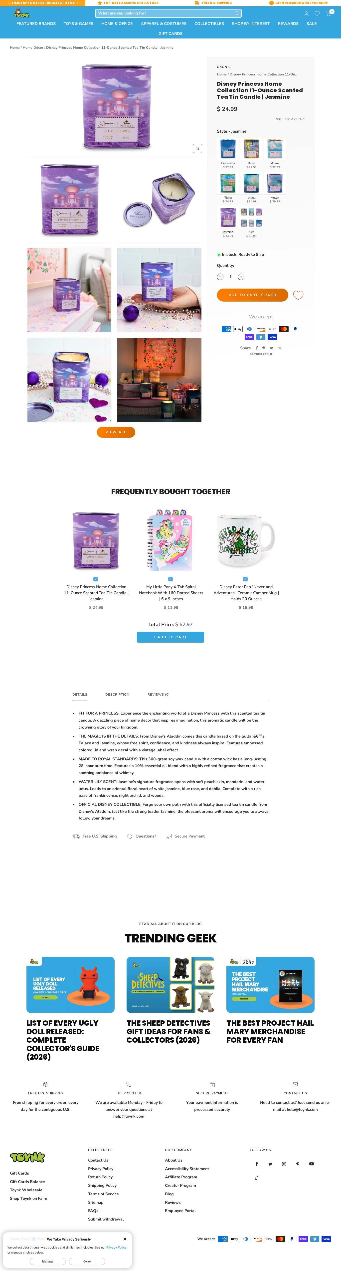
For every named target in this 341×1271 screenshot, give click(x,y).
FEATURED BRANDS (36, 23)
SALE (312, 23)
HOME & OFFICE (117, 23)
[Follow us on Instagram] (284, 1164)
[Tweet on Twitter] (271, 348)
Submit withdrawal (106, 1219)
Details (79, 695)
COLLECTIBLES (209, 23)
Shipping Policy (102, 1185)
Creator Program (180, 1185)
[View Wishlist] (317, 13)
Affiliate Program (181, 1177)
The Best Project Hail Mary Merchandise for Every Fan (270, 1031)
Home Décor (33, 47)
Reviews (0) (159, 695)
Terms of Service (103, 1194)
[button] (328, 13)
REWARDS (288, 23)
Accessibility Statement (187, 1169)
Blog (169, 1194)
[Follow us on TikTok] (257, 1178)
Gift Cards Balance (27, 1182)
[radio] (228, 154)
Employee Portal (180, 1211)
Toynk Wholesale (26, 1190)
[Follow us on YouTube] (312, 1164)
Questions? (146, 836)
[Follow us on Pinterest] (298, 1164)
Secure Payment (190, 836)
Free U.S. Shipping (100, 836)
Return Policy (100, 1177)
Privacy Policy (100, 1169)
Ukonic (224, 67)
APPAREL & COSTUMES (163, 23)
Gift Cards (19, 1173)
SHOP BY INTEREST (251, 23)
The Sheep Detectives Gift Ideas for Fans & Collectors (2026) (168, 1031)
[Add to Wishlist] (299, 296)
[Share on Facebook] (257, 348)
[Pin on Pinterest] (263, 348)
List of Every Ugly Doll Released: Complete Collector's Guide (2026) (62, 1040)
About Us (173, 1160)
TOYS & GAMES (78, 23)
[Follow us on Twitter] (270, 1164)
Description (117, 695)
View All (116, 432)
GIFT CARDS (170, 33)
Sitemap (96, 1202)
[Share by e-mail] (279, 348)
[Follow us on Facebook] (257, 1164)
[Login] (306, 13)
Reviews (173, 1202)
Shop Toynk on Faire (28, 1198)
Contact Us (98, 1160)
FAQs (93, 1211)
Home (15, 47)
